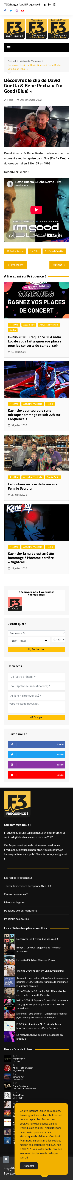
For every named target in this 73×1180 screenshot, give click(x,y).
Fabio (10, 99)
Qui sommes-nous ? (16, 894)
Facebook (5, 10)
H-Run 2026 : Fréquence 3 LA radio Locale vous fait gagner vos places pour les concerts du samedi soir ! (34, 341)
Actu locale (29, 324)
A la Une (14, 324)
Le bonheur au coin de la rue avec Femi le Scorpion (33, 486)
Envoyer (38, 717)
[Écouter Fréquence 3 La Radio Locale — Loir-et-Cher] (58, 29)
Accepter (29, 1165)
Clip (36, 251)
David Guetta (56, 251)
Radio (13, 330)
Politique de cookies (16, 918)
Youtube (22, 10)
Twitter (10, 10)
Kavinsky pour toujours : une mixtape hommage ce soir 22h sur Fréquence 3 (34, 414)
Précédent (17, 264)
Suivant (57, 264)
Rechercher (38, 649)
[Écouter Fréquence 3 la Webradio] (14, 29)
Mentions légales (14, 902)
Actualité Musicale (49, 324)
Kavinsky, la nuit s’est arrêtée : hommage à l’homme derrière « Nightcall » (31, 557)
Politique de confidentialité (20, 910)
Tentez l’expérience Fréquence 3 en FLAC (29, 886)
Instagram (16, 10)
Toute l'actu (53, 477)
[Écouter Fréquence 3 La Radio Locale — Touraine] (36, 29)
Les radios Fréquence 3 (18, 877)
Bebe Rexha (16, 251)
